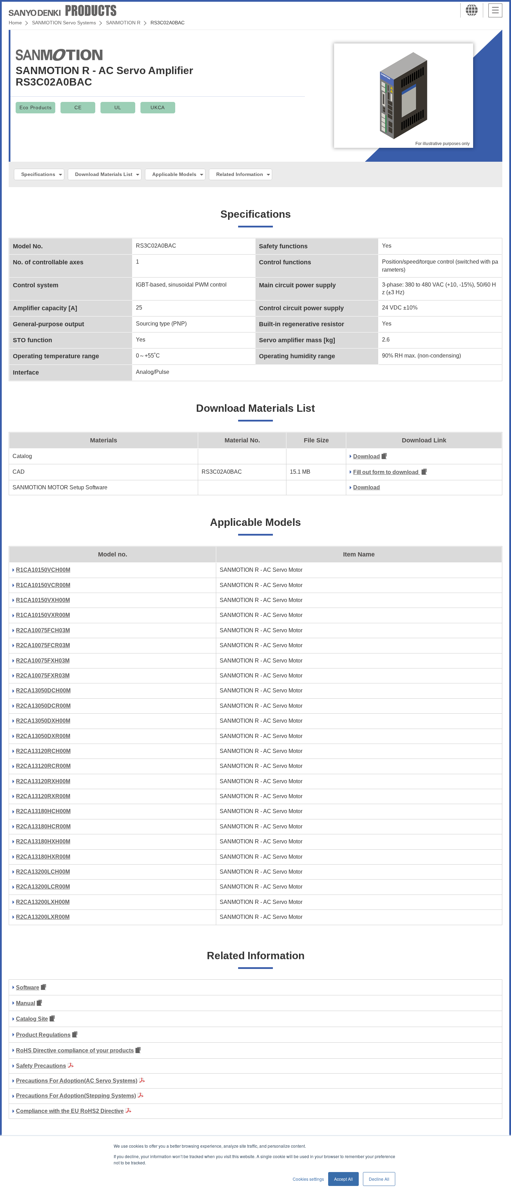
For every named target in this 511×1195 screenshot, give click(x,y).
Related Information (239, 174)
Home (15, 22)
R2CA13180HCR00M (43, 826)
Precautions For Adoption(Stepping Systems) (76, 1096)
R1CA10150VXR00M (43, 615)
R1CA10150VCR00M (43, 585)
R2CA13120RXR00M (43, 796)
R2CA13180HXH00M (43, 841)
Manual (25, 1003)
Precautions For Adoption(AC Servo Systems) (76, 1081)
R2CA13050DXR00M (43, 736)
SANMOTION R (123, 22)
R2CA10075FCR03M (43, 645)
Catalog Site (32, 1019)
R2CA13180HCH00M (43, 811)
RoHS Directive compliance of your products (75, 1050)
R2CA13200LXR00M (43, 917)
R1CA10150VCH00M (43, 570)
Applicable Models (174, 174)
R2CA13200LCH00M (43, 872)
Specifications (38, 174)
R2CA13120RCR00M (43, 766)
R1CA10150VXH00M (43, 600)
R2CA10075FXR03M (43, 676)
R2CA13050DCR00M (43, 706)
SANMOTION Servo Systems (64, 22)
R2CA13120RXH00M (43, 781)
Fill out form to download (386, 472)
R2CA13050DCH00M (43, 690)
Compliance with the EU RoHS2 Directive (70, 1111)
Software (27, 988)
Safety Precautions (41, 1066)
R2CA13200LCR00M (43, 887)
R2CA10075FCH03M (43, 630)
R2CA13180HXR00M (43, 857)
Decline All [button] (379, 1179)
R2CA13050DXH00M (43, 721)
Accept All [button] (343, 1179)
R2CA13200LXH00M (43, 902)
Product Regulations (43, 1035)
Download (366, 456)
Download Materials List (103, 174)
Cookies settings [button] (308, 1179)
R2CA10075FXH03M (43, 661)
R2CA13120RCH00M (43, 751)
